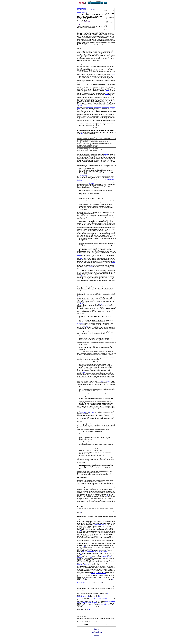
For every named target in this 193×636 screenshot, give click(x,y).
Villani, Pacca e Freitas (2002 (83, 175)
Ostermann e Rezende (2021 (89, 107)
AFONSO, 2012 (91, 266)
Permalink (107, 29)
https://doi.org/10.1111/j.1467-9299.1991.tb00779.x (84, 564)
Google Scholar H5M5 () (110, 13)
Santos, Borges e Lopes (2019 (97, 107)
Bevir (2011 (78, 296)
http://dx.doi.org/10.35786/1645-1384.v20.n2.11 (105, 604)
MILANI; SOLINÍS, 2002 (85, 326)
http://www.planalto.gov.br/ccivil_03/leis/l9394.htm (99, 524)
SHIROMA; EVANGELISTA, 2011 (82, 412)
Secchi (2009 (100, 304)
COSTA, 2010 (107, 90)
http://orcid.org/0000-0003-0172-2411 (84, 24)
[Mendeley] (105, 26)
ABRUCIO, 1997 (80, 105)
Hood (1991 (80, 199)
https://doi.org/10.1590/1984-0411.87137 (82, 12)
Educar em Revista (81, 8)
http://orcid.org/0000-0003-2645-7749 (84, 21)
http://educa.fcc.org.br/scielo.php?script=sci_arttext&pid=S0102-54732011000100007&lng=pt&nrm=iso (96, 602)
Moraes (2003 (106, 154)
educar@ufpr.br (96, 635)
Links (86, 509)
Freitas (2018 (79, 255)
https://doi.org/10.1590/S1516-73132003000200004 (98, 573)
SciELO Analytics (108, 21)
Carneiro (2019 (107, 94)
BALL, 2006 (93, 495)
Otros (106, 26)
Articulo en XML (108, 18)
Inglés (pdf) (107, 17)
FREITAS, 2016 (109, 230)
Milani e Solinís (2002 (80, 323)
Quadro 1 (82, 133)
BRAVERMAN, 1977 (101, 381)
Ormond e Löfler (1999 (91, 412)
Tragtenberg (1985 (108, 381)
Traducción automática (109, 22)
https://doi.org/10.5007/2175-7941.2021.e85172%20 (84, 582)
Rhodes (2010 (82, 303)
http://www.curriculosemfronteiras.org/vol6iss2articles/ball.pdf (86, 517)
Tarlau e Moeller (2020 (91, 183)
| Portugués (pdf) (111, 17)
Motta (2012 (83, 372)
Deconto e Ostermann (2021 (105, 107)
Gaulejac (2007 (107, 495)
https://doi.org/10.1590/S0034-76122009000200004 (100, 598)
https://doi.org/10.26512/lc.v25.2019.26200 (83, 596)
